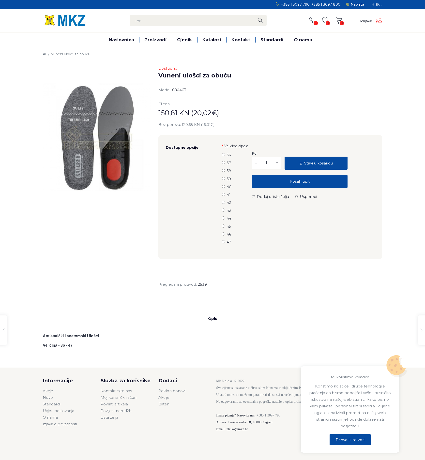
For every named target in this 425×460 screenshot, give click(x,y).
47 (229, 242)
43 (229, 210)
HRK (375, 4)
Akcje (48, 390)
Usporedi (308, 196)
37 (229, 163)
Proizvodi (155, 39)
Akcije (163, 397)
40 (229, 187)
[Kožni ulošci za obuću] (3, 330)
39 (229, 179)
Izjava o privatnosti (60, 424)
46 (229, 234)
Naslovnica (121, 39)
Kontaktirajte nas (116, 390)
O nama (303, 39)
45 (229, 226)
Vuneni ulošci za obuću (70, 54)
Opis (212, 318)
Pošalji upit (300, 181)
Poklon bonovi (171, 390)
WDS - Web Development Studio (95, 449)
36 (229, 155)
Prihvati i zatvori (350, 439)
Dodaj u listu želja (272, 196)
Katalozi (211, 39)
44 (229, 218)
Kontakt (240, 39)
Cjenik (184, 39)
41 (228, 195)
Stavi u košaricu (318, 163)
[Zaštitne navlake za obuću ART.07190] (421, 330)
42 (229, 202)
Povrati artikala (114, 404)
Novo (48, 397)
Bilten (163, 404)
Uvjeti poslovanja (58, 410)
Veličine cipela (236, 146)
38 (229, 171)
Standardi (272, 39)
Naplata (357, 4)
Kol (254, 153)
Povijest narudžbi (116, 410)
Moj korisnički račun (119, 397)
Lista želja (109, 417)
